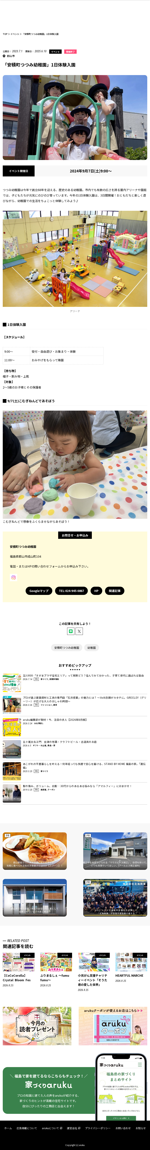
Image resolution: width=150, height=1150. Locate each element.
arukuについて (50, 1128)
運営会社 (72, 1128)
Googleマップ (38, 591)
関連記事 (115, 591)
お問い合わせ (123, 1128)
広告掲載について (27, 1128)
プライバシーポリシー (98, 1128)
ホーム (8, 1128)
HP (96, 591)
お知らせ (141, 1128)
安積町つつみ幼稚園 (66, 648)
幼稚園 (91, 648)
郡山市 (11, 56)
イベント (55, 51)
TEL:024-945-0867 (71, 591)
